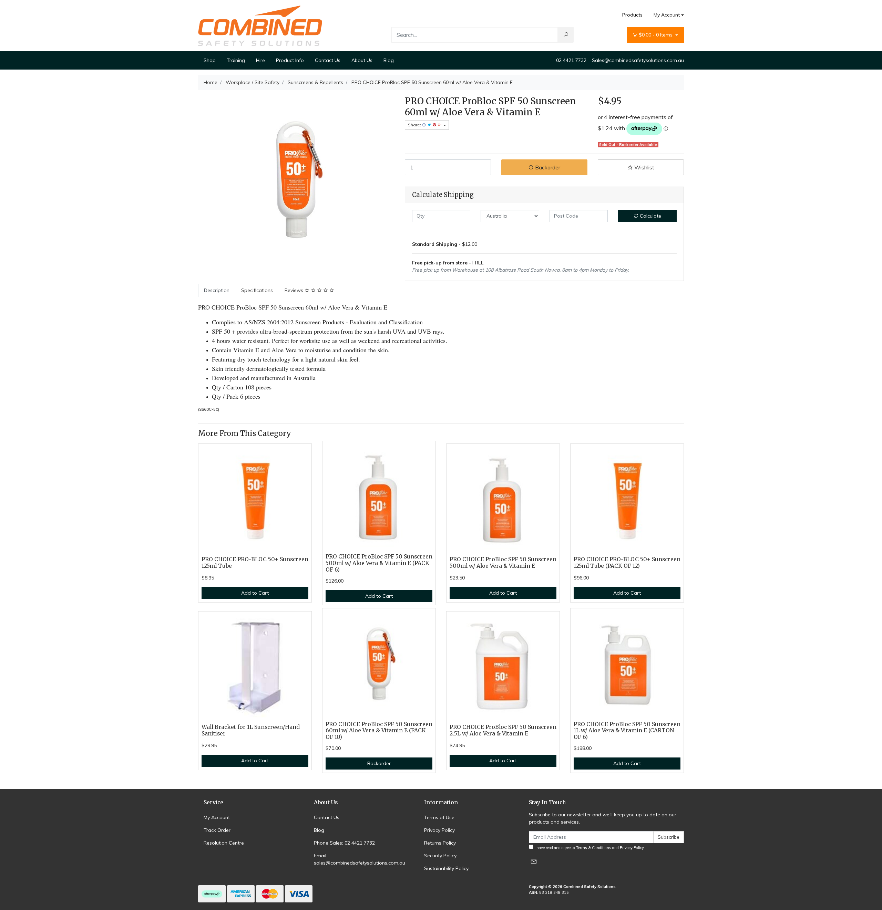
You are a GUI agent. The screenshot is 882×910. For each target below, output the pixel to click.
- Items (656, 35)
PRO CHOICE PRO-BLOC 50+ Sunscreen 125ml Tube (255, 562)
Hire (260, 60)
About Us (361, 60)
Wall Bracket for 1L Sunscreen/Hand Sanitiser (251, 730)
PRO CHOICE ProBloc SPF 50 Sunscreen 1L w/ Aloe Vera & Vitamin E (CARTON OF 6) (627, 731)
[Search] (566, 35)
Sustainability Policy (446, 868)
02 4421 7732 (571, 60)
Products (632, 15)
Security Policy (440, 856)
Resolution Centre (224, 843)
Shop (210, 60)
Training (236, 60)
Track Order (217, 830)
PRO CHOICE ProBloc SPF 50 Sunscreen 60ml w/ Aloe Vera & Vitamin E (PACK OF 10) (379, 731)
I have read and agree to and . (589, 847)
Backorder (547, 167)
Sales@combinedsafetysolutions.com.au (638, 60)
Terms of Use (439, 817)
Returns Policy (440, 843)
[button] (641, 167)
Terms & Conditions (593, 847)
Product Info (290, 60)
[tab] (216, 290)
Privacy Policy (439, 830)
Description (216, 290)
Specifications (257, 290)
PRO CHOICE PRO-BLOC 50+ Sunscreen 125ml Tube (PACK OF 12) (627, 562)
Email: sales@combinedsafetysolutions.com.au (359, 859)
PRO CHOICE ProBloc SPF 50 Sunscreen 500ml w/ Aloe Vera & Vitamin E (503, 562)
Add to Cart (255, 593)
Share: (415, 124)
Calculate (649, 216)
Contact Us (327, 60)
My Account (667, 15)
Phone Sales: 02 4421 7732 (344, 843)
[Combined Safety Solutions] (260, 25)
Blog (388, 60)
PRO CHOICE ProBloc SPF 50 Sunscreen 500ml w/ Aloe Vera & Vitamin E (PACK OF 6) (379, 563)
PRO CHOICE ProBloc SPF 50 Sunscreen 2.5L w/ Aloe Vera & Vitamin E (503, 730)
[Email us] (533, 861)
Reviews (295, 290)
